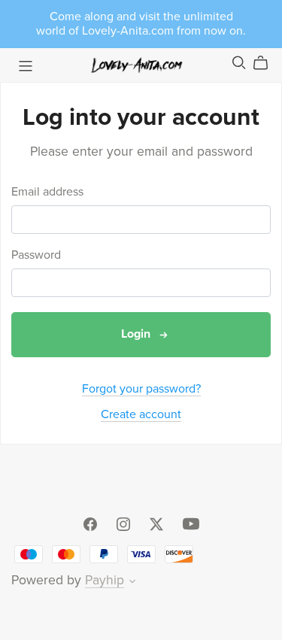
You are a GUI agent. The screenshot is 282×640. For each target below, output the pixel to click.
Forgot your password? (141, 388)
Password (36, 255)
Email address (47, 192)
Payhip (104, 580)
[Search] (239, 63)
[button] (132, 583)
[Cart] (266, 63)
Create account (141, 414)
